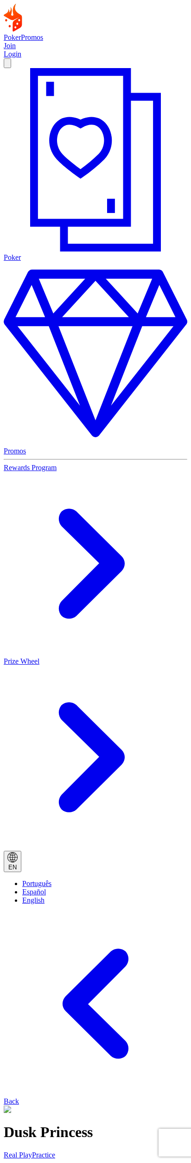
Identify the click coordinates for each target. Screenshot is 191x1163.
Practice (43, 1155)
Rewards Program (30, 467)
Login (12, 54)
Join (10, 46)
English (33, 900)
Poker (12, 37)
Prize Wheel (21, 661)
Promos (32, 37)
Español (34, 892)
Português (36, 883)
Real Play (18, 1155)
